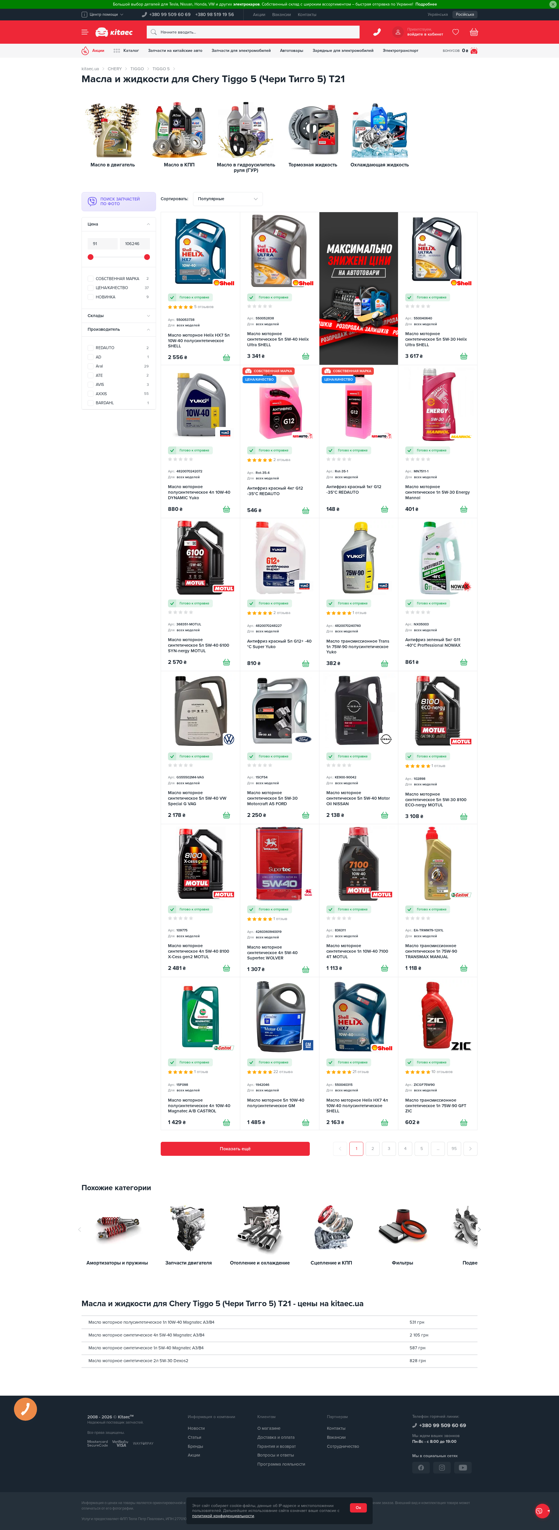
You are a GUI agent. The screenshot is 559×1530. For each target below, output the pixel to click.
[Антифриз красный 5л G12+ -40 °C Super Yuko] (279, 594)
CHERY (115, 68)
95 (454, 1148)
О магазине (268, 1428)
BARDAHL (122, 402)
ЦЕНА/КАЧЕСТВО (122, 287)
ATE (122, 375)
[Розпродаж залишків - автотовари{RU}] (358, 288)
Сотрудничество (343, 1446)
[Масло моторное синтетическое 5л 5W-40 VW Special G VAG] (200, 747)
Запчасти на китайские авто (175, 50)
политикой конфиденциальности (223, 1515)
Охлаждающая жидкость (380, 165)
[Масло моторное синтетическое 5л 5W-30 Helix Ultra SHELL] (437, 288)
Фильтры (402, 1263)
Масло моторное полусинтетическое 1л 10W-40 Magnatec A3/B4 (151, 1322)
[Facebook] (421, 1467)
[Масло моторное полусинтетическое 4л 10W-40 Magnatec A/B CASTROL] (200, 1053)
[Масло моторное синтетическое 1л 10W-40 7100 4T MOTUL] (358, 900)
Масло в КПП (179, 165)
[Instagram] (442, 1467)
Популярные (211, 198)
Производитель (104, 329)
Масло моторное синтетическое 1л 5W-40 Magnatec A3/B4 (146, 1347)
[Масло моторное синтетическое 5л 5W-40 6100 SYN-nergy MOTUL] (200, 594)
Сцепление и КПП (331, 1263)
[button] (479, 1229)
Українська (438, 14)
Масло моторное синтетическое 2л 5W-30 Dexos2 (138, 1360)
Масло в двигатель (113, 165)
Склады (96, 315)
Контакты (307, 14)
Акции (259, 14)
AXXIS (122, 393)
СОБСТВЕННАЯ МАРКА (122, 278)
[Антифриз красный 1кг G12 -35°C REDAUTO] (358, 441)
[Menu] (85, 32)
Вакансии (281, 14)
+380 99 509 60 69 (170, 14)
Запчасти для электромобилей (241, 50)
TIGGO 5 (161, 68)
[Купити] (226, 357)
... (438, 1148)
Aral (122, 366)
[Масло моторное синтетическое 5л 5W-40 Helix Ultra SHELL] (279, 288)
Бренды (195, 1446)
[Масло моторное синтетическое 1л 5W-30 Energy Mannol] (437, 441)
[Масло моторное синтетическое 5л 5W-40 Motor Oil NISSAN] (358, 747)
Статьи (194, 1437)
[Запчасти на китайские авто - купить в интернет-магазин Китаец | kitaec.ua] (114, 32)
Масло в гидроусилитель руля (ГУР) (246, 167)
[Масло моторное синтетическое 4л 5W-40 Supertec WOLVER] (279, 900)
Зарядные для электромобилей (343, 50)
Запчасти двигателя (188, 1263)
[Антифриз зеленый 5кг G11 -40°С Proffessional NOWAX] (437, 594)
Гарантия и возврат (276, 1446)
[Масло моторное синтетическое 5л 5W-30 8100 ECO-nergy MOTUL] (437, 747)
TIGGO (137, 68)
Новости (196, 1428)
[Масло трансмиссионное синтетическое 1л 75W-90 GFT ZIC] (437, 1053)
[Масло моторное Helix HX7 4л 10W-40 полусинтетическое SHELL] (358, 1053)
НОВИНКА (122, 297)
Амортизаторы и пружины (117, 1263)
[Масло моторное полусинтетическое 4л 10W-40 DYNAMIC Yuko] (200, 441)
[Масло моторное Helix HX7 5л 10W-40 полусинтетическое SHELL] (200, 288)
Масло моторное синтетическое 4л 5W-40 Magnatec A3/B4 (146, 1335)
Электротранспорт (400, 50)
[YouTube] (463, 1467)
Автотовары (291, 50)
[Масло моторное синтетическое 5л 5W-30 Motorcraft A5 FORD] (279, 747)
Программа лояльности (281, 1464)
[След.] (470, 1149)
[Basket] (474, 32)
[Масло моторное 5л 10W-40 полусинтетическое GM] (279, 1053)
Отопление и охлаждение (260, 1263)
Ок (358, 1507)
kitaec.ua (90, 68)
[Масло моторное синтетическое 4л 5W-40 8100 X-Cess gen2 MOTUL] (200, 900)
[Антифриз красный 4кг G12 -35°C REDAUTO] (279, 441)
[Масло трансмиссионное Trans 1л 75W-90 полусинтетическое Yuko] (358, 594)
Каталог (131, 50)
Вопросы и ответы (275, 1455)
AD (122, 357)
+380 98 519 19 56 (214, 14)
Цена (93, 224)
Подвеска (474, 1263)
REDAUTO (122, 347)
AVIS (122, 384)
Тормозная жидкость (313, 165)
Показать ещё (235, 1149)
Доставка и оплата (276, 1437)
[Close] (553, 4)
